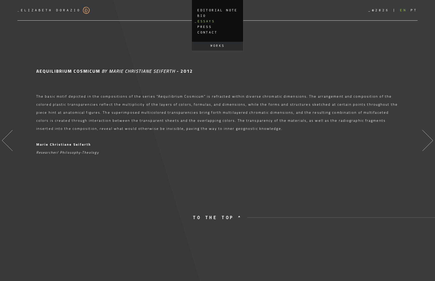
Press (204, 27)
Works (217, 46)
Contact (207, 32)
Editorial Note (217, 10)
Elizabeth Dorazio (49, 10)
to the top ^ (217, 217)
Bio (201, 16)
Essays (206, 21)
